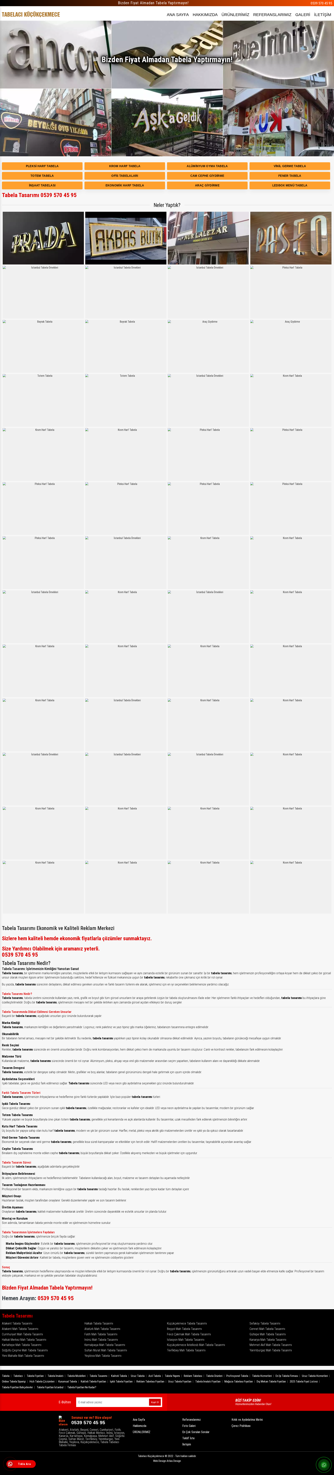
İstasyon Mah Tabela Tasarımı (185, 1340)
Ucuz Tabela (138, 1376)
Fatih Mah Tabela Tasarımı (100, 1334)
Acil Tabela (154, 1376)
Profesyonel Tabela (237, 1376)
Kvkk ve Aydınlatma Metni (247, 1419)
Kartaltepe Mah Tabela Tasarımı (21, 1345)
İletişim (186, 1444)
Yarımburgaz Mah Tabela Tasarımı (271, 1350)
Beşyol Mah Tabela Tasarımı (184, 1329)
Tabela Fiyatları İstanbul (50, 1387)
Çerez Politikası (241, 1426)
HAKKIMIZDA (205, 14)
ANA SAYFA (178, 14)
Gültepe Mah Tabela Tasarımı (268, 1334)
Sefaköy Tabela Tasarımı (265, 1323)
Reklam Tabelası (193, 1376)
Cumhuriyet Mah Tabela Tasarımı (22, 1334)
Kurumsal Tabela (67, 1381)
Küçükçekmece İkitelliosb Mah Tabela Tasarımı (196, 1345)
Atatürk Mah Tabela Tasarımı (102, 1329)
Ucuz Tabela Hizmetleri (315, 1376)
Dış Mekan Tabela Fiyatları (271, 1381)
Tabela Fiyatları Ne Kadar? (81, 1387)
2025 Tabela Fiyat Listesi (304, 1381)
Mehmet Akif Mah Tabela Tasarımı (271, 1345)
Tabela (5, 1376)
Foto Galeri (189, 1426)
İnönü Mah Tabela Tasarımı (101, 1340)
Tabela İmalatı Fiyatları (208, 1381)
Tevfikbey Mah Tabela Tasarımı (186, 1350)
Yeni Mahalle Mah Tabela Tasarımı (23, 1356)
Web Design (167, 1461)
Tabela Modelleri (76, 1376)
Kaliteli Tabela (119, 1376)
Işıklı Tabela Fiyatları (121, 1381)
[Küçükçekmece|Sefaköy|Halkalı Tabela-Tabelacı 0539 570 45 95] (31, 14)
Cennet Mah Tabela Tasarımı (267, 1329)
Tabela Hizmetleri (262, 1376)
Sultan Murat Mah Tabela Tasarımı (105, 1350)
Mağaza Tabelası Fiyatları (238, 1381)
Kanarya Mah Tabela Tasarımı (268, 1340)
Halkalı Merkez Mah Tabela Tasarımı (24, 1340)
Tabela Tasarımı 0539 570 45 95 (39, 195)
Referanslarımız (191, 1419)
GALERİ (302, 14)
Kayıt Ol (155, 1402)
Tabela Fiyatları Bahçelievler (17, 1387)
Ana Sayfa (139, 1419)
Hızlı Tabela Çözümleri (42, 1381)
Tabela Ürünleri (214, 1376)
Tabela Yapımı (172, 1376)
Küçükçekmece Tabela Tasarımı (187, 1323)
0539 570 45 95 (321, 3)
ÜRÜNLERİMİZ (235, 14)
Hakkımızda (139, 1426)
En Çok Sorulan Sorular (196, 1432)
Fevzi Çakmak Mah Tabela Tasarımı (189, 1334)
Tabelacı (18, 1376)
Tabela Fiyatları (35, 1376)
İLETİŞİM (322, 14)
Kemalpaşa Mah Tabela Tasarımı (104, 1345)
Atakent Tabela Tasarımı (17, 1323)
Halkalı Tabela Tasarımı (98, 1323)
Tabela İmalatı (55, 1376)
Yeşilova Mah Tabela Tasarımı (102, 1356)
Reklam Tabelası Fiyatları (150, 1381)
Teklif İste (188, 1438)
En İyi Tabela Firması (287, 1376)
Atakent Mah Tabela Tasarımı (20, 1329)
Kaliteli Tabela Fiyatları (93, 1381)
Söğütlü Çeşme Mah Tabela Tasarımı (25, 1350)
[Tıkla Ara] (10, 1464)
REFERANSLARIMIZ (272, 14)
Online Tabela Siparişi (14, 1381)
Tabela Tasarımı (98, 1376)
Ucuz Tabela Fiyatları (179, 1381)
